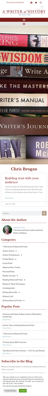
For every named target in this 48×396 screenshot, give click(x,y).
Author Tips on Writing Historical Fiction (18, 325)
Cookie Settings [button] (10, 391)
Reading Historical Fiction (13, 280)
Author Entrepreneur (11, 255)
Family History (8, 259)
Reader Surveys (9, 275)
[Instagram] (41, 3)
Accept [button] (22, 391)
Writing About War (10, 292)
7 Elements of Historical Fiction (15, 246)
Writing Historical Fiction (12, 300)
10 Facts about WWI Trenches (14, 342)
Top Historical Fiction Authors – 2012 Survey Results (24, 350)
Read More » (9, 198)
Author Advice (8, 251)
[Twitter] (36, 3)
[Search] (44, 213)
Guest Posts (7, 263)
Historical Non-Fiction (11, 267)
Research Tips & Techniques (14, 284)
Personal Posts (8, 271)
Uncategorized (9, 288)
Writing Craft (8, 296)
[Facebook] (31, 3)
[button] (24, 20)
